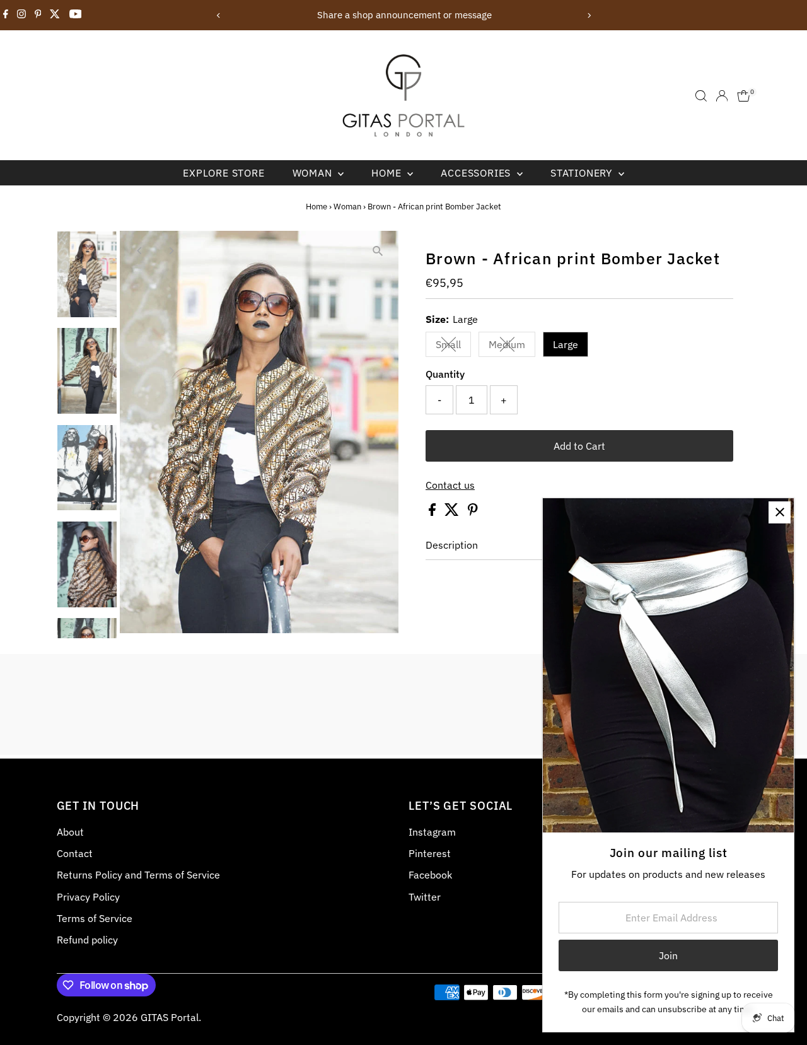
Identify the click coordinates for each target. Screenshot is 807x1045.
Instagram (432, 832)
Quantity (445, 374)
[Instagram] (21, 15)
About (70, 832)
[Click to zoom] (378, 251)
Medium (512, 347)
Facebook (430, 874)
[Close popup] (780, 512)
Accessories (477, 172)
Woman (314, 172)
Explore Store (223, 172)
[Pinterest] (38, 15)
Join (668, 955)
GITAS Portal (170, 1017)
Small (453, 347)
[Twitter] (55, 15)
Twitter (425, 896)
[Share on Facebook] (433, 512)
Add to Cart (579, 446)
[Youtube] (75, 15)
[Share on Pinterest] (473, 512)
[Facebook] (5, 15)
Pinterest (430, 853)
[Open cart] (743, 96)
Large (565, 344)
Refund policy (87, 939)
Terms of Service (94, 918)
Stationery (582, 172)
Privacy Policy (88, 896)
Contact (75, 853)
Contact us (450, 485)
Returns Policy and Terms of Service (138, 874)
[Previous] (218, 15)
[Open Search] (701, 96)
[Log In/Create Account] (722, 96)
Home (387, 172)
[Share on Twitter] (453, 512)
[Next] (588, 15)
